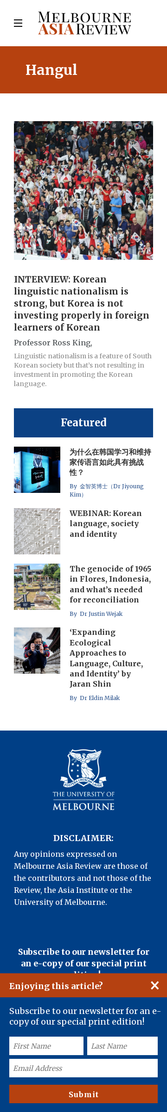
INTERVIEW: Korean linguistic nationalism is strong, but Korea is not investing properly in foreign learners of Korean (81, 303)
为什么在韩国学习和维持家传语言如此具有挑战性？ (110, 462)
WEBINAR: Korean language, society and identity (106, 524)
